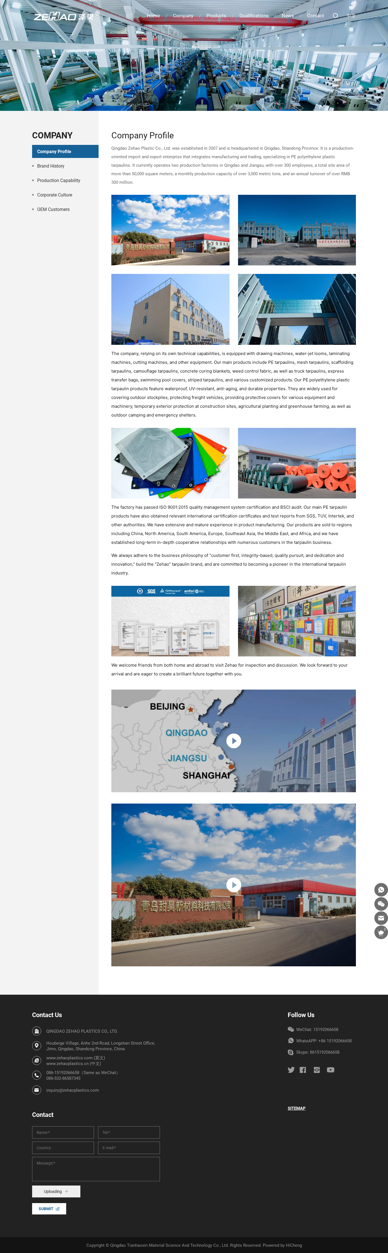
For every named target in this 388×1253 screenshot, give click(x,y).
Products (216, 15)
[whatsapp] (381, 890)
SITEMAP (297, 1108)
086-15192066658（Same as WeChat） (83, 1072)
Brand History (50, 166)
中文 (351, 15)
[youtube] (330, 1070)
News (288, 15)
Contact (315, 15)
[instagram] (316, 1070)
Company (183, 15)
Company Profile (54, 151)
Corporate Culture (54, 195)
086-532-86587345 (63, 1078)
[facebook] (302, 1070)
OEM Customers (53, 209)
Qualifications (254, 15)
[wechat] (381, 904)
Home (153, 15)
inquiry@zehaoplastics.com (72, 1090)
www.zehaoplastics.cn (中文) (73, 1063)
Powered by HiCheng (282, 1245)
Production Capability (58, 180)
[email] (381, 918)
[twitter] (291, 1070)
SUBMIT (46, 1208)
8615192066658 (324, 1052)
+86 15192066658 (335, 1040)
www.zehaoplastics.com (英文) (75, 1057)
